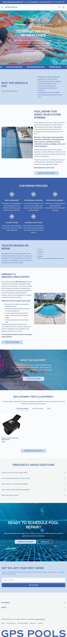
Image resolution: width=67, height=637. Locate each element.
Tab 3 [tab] (49, 408)
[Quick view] (19, 433)
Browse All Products (33, 450)
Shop (3, 623)
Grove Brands (40, 619)
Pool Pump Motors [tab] (22, 408)
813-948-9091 (33, 2)
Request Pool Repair (46, 173)
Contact (40, 623)
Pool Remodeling (22, 623)
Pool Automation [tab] (37, 408)
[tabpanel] (33, 428)
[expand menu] (2, 7)
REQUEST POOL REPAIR (25, 542)
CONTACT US (45, 542)
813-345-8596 (45, 2)
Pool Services (11, 623)
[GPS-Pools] (11, 7)
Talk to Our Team (12, 342)
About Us (33, 623)
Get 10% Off (33, 585)
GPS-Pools (10, 619)
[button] (63, 7)
